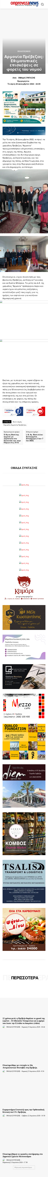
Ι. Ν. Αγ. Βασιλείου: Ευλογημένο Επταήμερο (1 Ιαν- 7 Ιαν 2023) (34, 438)
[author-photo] (4, 1027)
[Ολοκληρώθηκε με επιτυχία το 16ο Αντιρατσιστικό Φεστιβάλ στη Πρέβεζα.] (24, 1047)
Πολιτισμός (24, 51)
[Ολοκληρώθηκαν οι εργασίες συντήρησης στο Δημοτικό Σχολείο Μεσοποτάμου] (24, 1136)
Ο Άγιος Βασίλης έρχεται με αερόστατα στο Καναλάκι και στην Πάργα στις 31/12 (12, 439)
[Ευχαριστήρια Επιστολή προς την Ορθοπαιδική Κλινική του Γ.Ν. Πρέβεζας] (24, 1091)
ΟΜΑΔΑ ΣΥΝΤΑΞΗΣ (26, 78)
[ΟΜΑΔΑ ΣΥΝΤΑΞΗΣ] (24, 457)
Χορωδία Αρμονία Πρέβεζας (14, 425)
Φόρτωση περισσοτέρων (23, 1167)
